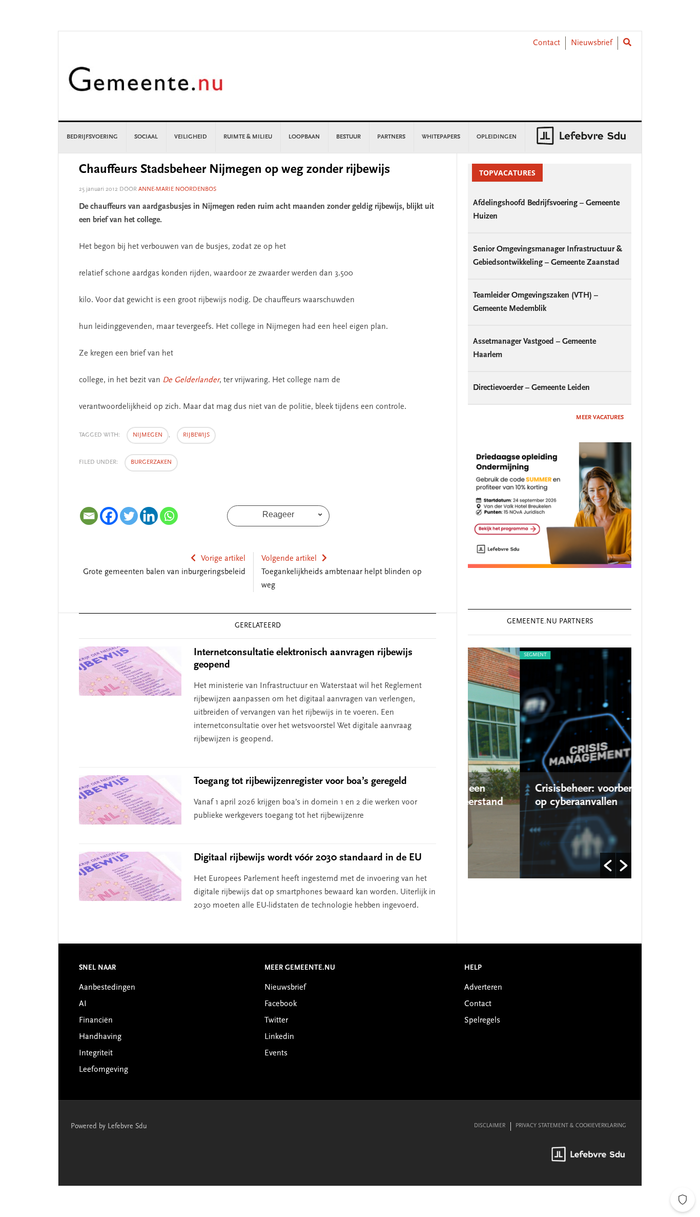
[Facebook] (109, 516)
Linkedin (279, 1037)
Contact (546, 43)
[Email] (89, 516)
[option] (557, 762)
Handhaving (100, 1037)
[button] (607, 865)
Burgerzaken (151, 462)
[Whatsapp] (169, 516)
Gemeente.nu (145, 86)
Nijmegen (147, 435)
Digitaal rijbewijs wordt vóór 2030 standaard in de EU (308, 858)
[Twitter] (129, 516)
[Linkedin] (149, 516)
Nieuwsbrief (591, 43)
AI (83, 1004)
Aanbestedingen (107, 988)
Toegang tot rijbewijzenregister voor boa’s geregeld (300, 781)
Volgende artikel (289, 559)
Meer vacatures (600, 418)
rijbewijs (196, 435)
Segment (490, 655)
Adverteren (483, 988)
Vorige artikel (223, 559)
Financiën (96, 1020)
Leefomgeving (103, 1070)
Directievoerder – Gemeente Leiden (531, 388)
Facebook (280, 1004)
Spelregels (482, 1020)
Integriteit (96, 1053)
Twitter (276, 1020)
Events (275, 1053)
